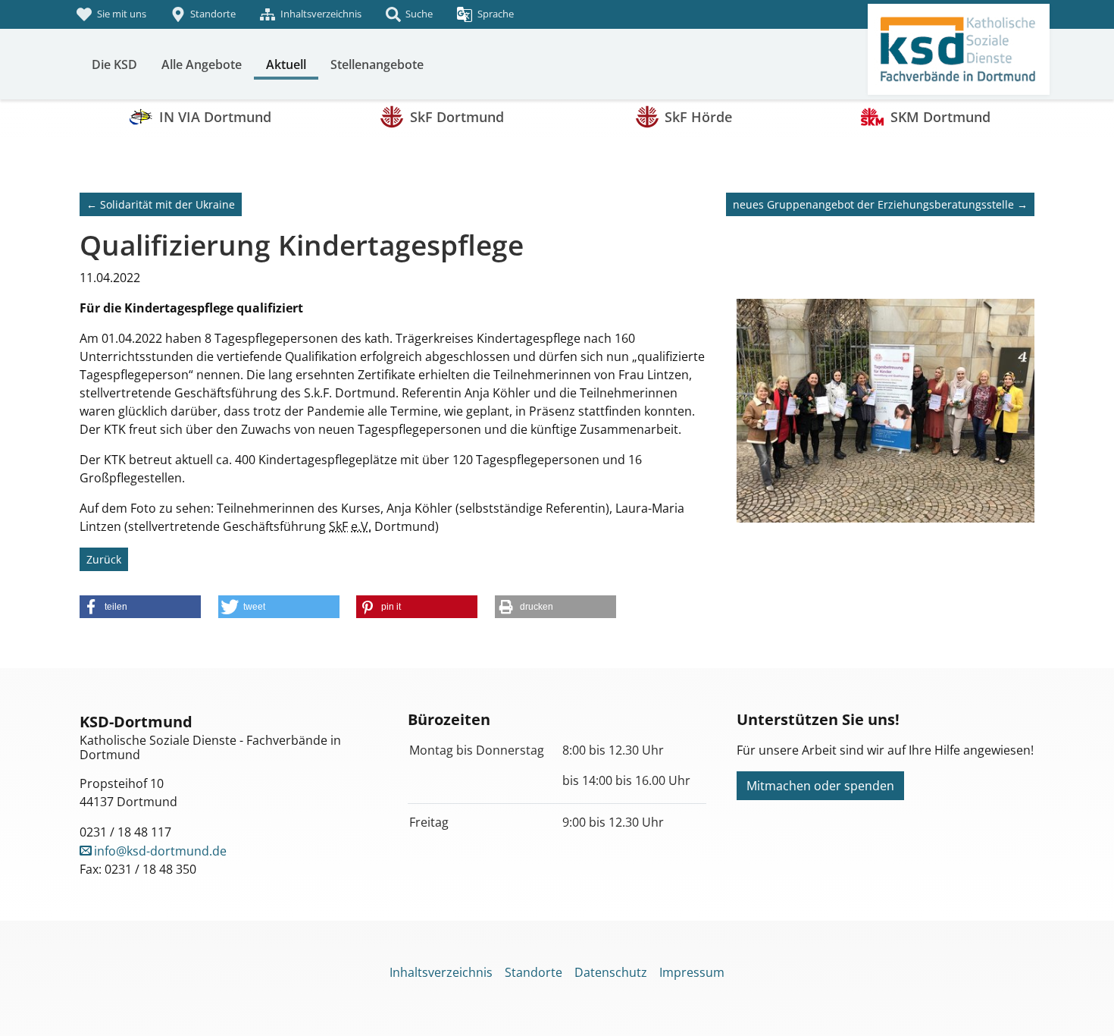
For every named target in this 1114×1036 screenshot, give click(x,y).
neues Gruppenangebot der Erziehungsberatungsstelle (880, 204)
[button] (140, 606)
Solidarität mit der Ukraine (160, 204)
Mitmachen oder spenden (820, 785)
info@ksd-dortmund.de (160, 851)
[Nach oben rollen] (1080, 1002)
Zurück (103, 559)
